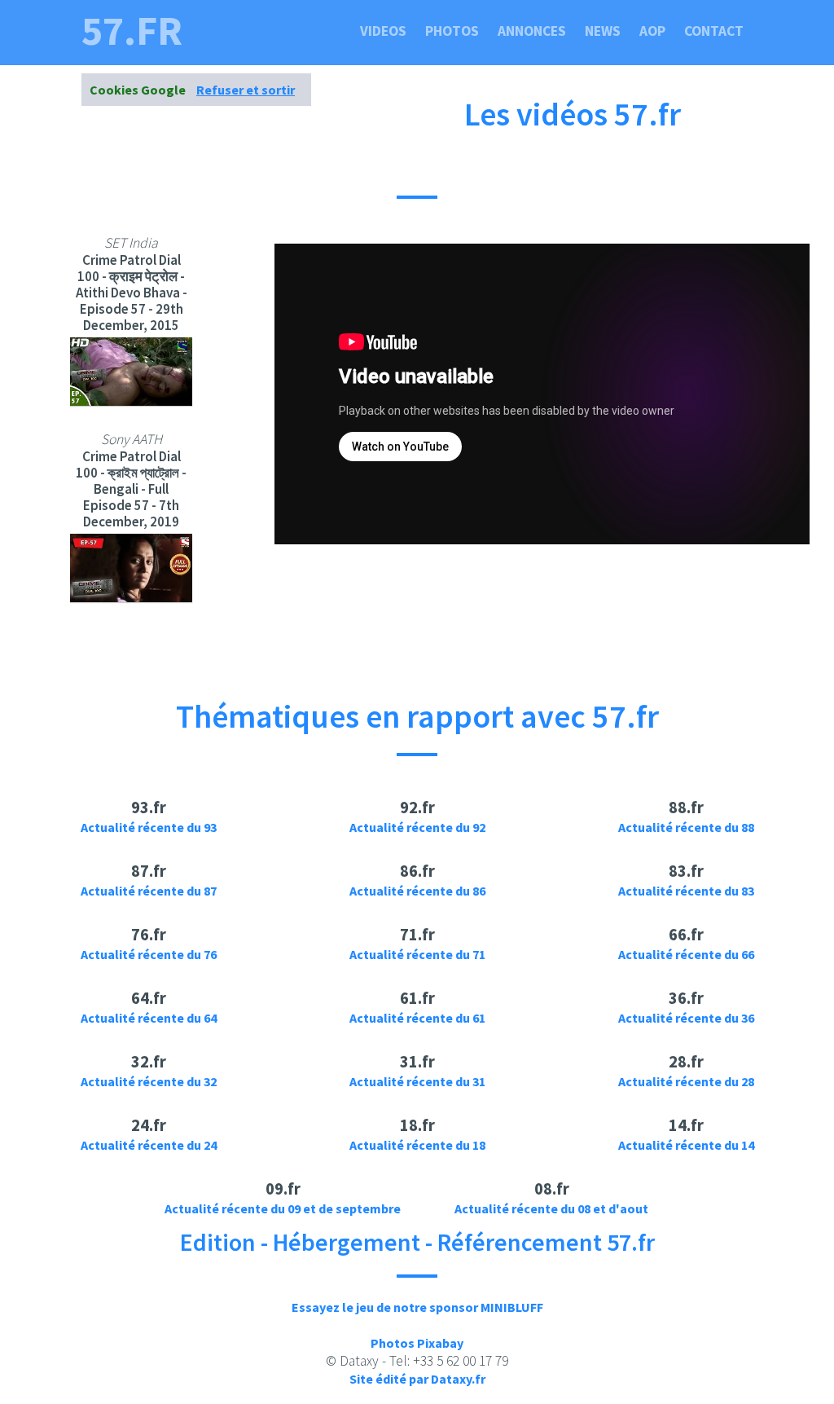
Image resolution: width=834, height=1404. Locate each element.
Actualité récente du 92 (417, 827)
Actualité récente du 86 (417, 890)
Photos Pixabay (417, 1343)
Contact (714, 31)
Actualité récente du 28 (686, 1081)
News (603, 31)
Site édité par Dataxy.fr (417, 1379)
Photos (452, 31)
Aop (652, 31)
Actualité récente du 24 (149, 1145)
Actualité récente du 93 (149, 827)
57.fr (131, 31)
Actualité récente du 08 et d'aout (551, 1208)
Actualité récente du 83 (686, 890)
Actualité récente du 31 (417, 1081)
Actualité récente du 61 (417, 1018)
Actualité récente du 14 (686, 1145)
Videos (383, 31)
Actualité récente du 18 (417, 1145)
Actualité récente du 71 (417, 954)
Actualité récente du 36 (686, 1018)
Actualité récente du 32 (149, 1081)
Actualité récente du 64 (149, 1018)
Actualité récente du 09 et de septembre (283, 1208)
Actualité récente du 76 (149, 954)
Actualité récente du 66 (686, 954)
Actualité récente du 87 (149, 890)
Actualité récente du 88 (686, 827)
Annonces (532, 31)
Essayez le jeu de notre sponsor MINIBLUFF (417, 1307)
